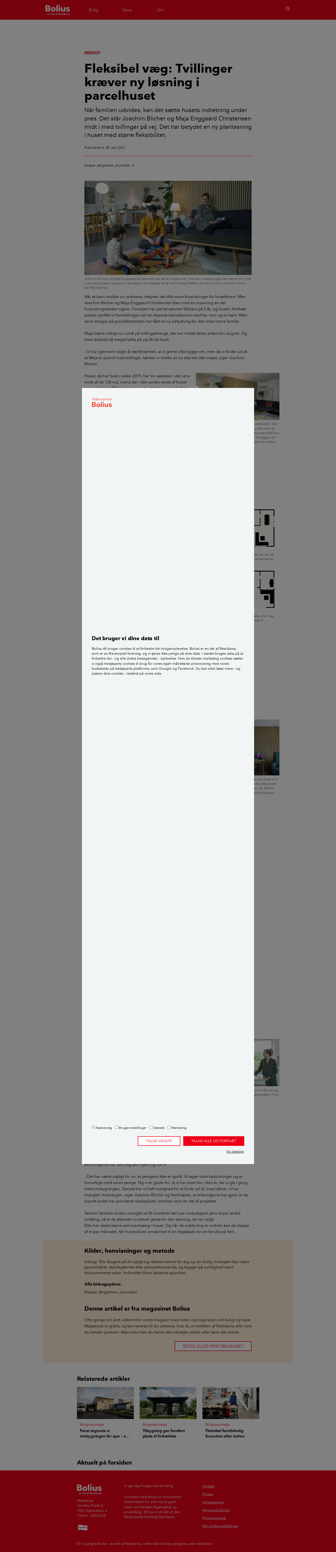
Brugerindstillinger (132, 1128)
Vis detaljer (235, 1151)
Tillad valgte (159, 1141)
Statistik (159, 1128)
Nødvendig (103, 1128)
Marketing (178, 1128)
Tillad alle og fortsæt (213, 1141)
